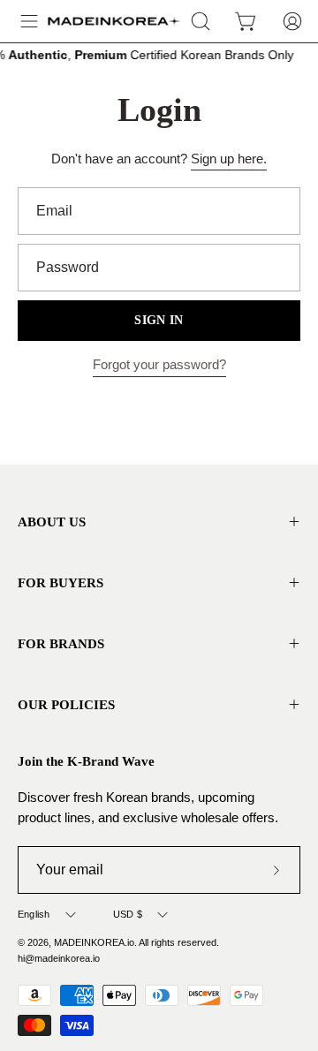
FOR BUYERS (60, 582)
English (34, 914)
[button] (200, 21)
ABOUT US (52, 521)
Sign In (158, 320)
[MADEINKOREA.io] (114, 21)
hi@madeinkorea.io (59, 958)
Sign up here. (229, 158)
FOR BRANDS (61, 643)
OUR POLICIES (66, 704)
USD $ (127, 914)
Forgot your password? (159, 364)
